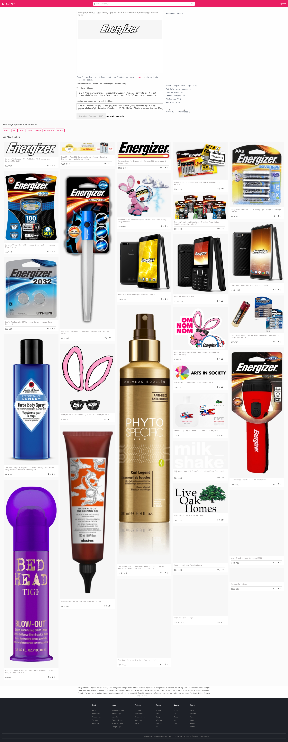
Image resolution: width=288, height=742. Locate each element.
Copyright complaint (115, 116)
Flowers (193, 714)
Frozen (158, 710)
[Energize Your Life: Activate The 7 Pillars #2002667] (200, 498)
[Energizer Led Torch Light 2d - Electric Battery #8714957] (257, 412)
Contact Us (187, 736)
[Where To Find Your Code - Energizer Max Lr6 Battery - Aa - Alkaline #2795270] (200, 161)
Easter (137, 723)
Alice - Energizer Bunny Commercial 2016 (246, 558)
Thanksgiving (140, 717)
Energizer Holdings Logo (183, 618)
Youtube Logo (117, 717)
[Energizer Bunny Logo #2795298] (257, 575)
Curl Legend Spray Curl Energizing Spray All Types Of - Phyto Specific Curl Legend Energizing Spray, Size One (141, 567)
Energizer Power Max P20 (184, 296)
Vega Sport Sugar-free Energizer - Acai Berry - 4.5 (137, 660)
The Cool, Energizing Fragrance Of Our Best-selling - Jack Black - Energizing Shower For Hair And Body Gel (29, 469)
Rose (192, 717)
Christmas (138, 710)
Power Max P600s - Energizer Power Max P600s (249, 285)
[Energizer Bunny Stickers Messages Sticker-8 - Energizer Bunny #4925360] (87, 378)
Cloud (176, 710)
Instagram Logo (118, 710)
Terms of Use (204, 736)
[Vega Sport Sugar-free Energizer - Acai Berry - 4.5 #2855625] (144, 618)
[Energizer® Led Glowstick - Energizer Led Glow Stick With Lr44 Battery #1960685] (87, 249)
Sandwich (96, 714)
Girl (157, 714)
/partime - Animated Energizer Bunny (188, 565)
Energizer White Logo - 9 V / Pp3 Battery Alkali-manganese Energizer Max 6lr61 (27, 160)
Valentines (139, 720)
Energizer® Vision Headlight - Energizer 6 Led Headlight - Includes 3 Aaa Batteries (30, 246)
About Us (178, 736)
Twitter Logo (116, 714)
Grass (176, 717)
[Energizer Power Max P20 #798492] (200, 264)
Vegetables (96, 717)
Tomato (95, 720)
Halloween (139, 714)
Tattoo (192, 727)
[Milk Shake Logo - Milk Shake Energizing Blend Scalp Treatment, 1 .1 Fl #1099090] (200, 455)
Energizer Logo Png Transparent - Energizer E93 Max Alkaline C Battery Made (142, 162)
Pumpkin (95, 723)
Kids (157, 727)
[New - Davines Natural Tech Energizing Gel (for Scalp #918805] (87, 512)
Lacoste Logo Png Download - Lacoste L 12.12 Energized (196, 431)
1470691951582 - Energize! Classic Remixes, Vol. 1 (193, 382)
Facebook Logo (117, 720)
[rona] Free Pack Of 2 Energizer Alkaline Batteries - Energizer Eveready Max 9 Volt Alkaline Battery (84, 158)
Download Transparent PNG (91, 116)
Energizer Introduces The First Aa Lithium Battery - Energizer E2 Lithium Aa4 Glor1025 (255, 336)
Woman (159, 720)
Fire (175, 714)
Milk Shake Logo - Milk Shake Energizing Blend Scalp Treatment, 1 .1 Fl (199, 472)
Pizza (94, 710)
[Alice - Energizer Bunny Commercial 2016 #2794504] (257, 523)
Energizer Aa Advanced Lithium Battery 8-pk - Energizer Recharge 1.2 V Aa (256, 211)
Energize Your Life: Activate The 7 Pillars (189, 515)
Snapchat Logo (117, 723)
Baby (158, 717)
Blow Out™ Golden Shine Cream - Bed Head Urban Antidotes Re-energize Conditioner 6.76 (29, 671)
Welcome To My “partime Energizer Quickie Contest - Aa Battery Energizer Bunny (142, 221)
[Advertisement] (117, 56)
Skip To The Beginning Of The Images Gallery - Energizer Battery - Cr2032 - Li (30, 323)
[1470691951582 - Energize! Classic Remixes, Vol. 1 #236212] (200, 372)
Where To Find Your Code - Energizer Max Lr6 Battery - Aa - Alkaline (197, 183)
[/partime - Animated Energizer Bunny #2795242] (200, 544)
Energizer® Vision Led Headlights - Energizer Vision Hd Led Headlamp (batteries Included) (196, 223)
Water (192, 720)
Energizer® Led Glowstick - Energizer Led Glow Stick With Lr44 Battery (85, 332)
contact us (139, 77)
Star (175, 720)
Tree (175, 723)
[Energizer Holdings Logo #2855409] (200, 595)
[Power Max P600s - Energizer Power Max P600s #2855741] (257, 252)
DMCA (195, 736)
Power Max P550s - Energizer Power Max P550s (136, 294)
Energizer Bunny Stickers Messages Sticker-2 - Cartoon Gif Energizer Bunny (196, 353)
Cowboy (159, 723)
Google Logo (116, 727)
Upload (283, 4)
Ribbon (192, 723)
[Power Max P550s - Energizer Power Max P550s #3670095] (144, 262)
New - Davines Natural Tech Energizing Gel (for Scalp (81, 601)
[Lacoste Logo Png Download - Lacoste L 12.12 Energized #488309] (200, 411)
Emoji (192, 710)
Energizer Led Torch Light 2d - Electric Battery (248, 480)
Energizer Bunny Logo (239, 584)
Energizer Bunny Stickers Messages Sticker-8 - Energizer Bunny (85, 415)
